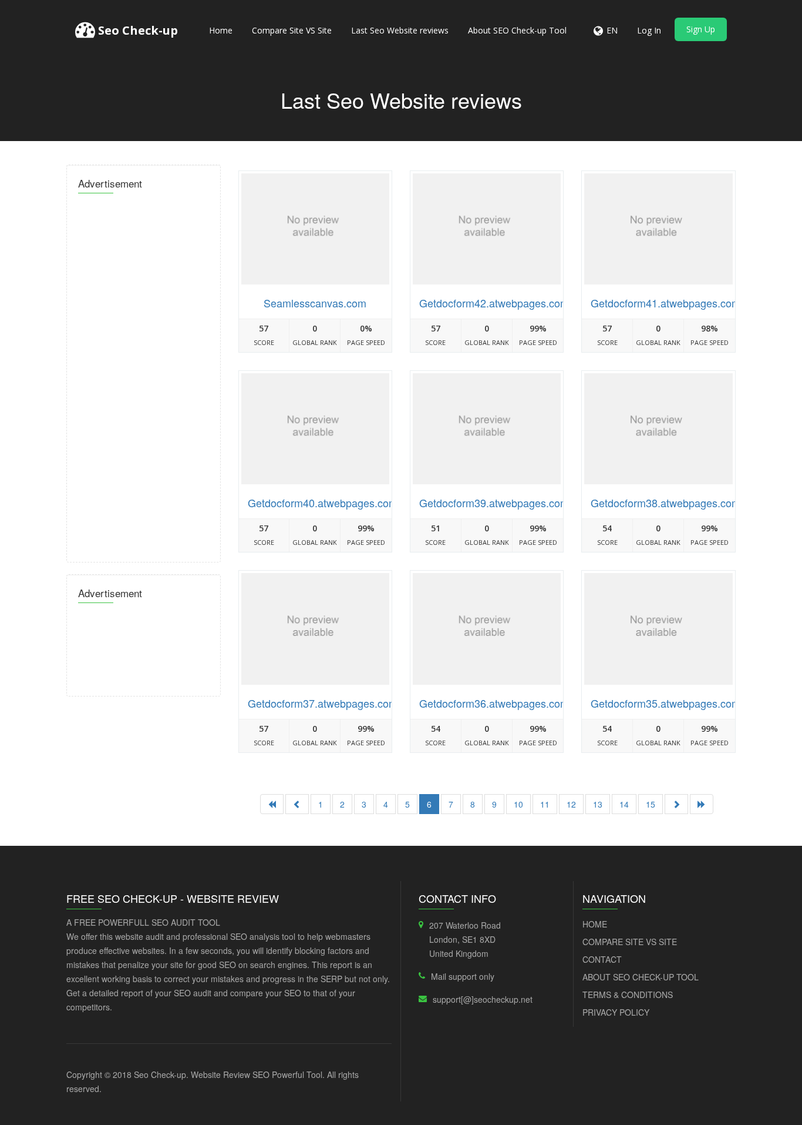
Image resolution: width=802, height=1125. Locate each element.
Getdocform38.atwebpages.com (665, 502)
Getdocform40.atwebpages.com (322, 502)
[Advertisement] (143, 374)
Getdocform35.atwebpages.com (665, 703)
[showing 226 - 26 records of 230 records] (701, 804)
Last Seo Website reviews (400, 30)
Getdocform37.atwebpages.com (322, 703)
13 (597, 804)
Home (220, 30)
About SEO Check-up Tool (517, 30)
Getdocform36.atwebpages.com (494, 703)
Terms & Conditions (627, 994)
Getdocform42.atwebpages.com (494, 302)
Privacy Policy (615, 1012)
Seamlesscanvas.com (315, 302)
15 (650, 804)
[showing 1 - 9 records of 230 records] (272, 804)
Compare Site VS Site (292, 30)
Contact (602, 959)
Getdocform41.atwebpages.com (665, 302)
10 (518, 804)
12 (571, 804)
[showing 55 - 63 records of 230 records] (676, 804)
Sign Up (700, 29)
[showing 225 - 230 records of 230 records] (297, 804)
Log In (649, 30)
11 (545, 804)
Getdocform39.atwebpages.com (494, 502)
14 (624, 804)
